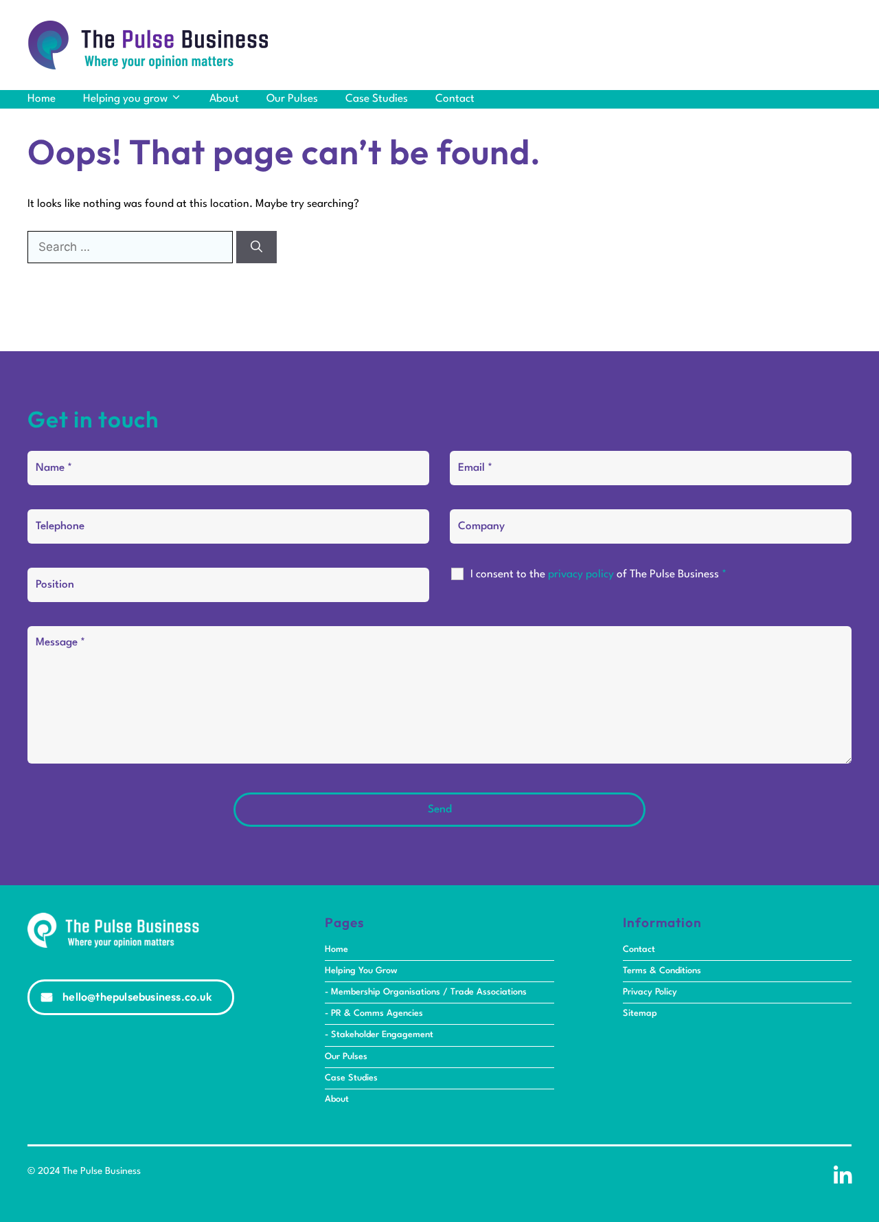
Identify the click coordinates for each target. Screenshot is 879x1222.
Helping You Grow (361, 970)
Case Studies (376, 98)
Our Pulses (292, 98)
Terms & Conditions (662, 970)
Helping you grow (125, 98)
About (224, 98)
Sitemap (640, 1013)
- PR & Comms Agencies (374, 1013)
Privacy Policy (650, 992)
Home (41, 98)
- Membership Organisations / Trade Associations (426, 992)
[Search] (256, 247)
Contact (455, 98)
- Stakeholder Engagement (379, 1034)
